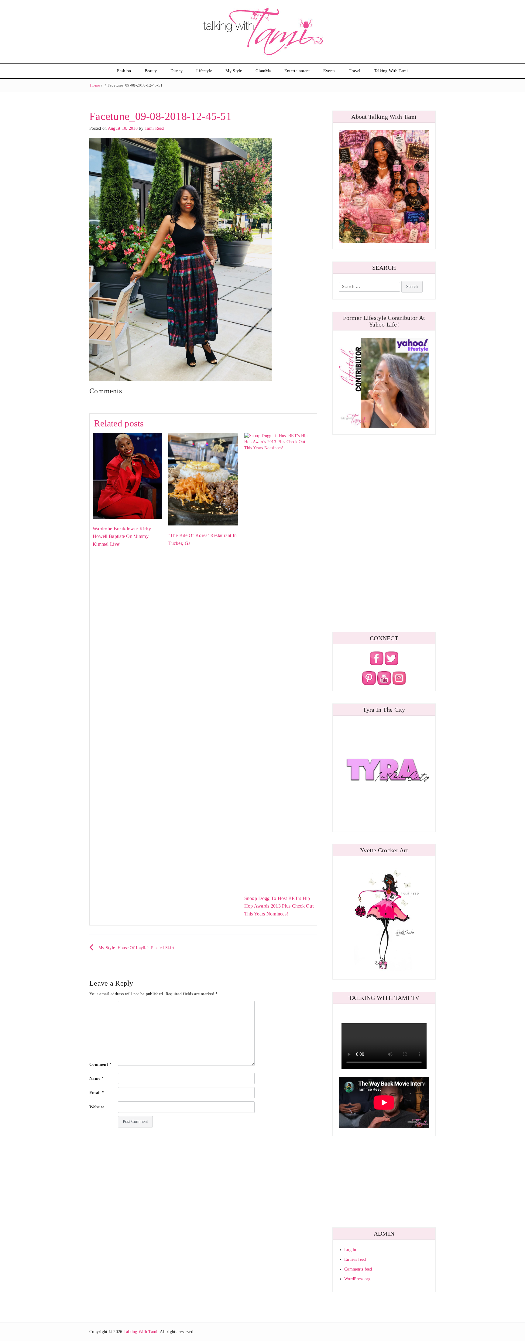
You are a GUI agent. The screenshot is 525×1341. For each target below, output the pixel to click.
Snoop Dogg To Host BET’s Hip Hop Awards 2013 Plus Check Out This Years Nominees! (279, 906)
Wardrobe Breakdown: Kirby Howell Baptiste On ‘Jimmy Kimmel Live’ (122, 536)
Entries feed (355, 1259)
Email (96, 1092)
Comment (100, 1064)
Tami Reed (154, 128)
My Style (233, 71)
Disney (176, 71)
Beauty (151, 71)
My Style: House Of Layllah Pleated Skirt (136, 948)
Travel (355, 71)
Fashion (124, 71)
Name (96, 1078)
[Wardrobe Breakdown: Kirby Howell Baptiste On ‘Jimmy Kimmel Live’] (127, 475)
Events (329, 71)
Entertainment (297, 71)
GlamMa (263, 71)
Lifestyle (204, 71)
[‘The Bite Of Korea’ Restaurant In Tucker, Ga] (203, 479)
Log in (350, 1249)
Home (95, 85)
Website (96, 1107)
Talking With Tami (391, 71)
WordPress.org (357, 1279)
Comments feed (358, 1269)
